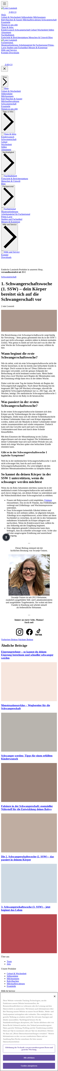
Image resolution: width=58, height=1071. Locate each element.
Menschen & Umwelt (10, 181)
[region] (29, 1031)
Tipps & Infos (10, 134)
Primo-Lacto (6, 216)
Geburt (4, 142)
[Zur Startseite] (9, 8)
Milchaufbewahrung (10, 101)
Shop (6, 88)
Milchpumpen (7, 96)
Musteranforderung (9, 211)
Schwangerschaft (8, 104)
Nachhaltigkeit (10, 176)
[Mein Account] (3, 60)
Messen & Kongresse (10, 222)
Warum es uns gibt (9, 109)
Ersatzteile (5, 106)
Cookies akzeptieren (29, 1066)
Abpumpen (6, 149)
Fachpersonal (10, 209)
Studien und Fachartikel (11, 219)
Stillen (4, 147)
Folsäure (48, 500)
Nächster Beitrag (25, 639)
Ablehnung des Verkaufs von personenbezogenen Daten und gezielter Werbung (29, 1048)
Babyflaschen (13, 981)
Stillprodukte (7, 93)
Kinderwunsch (7, 137)
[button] (6, 537)
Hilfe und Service (12, 252)
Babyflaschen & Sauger (11, 99)
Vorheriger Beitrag (9, 639)
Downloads (6, 257)
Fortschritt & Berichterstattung (14, 178)
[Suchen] (3, 12)
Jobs (9, 964)
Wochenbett (6, 144)
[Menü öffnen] (4, 4)
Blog (3, 183)
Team (9, 961)
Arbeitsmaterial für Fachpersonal (15, 214)
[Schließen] (4, 69)
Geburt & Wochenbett (11, 91)
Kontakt (4, 255)
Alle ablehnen (29, 1058)
